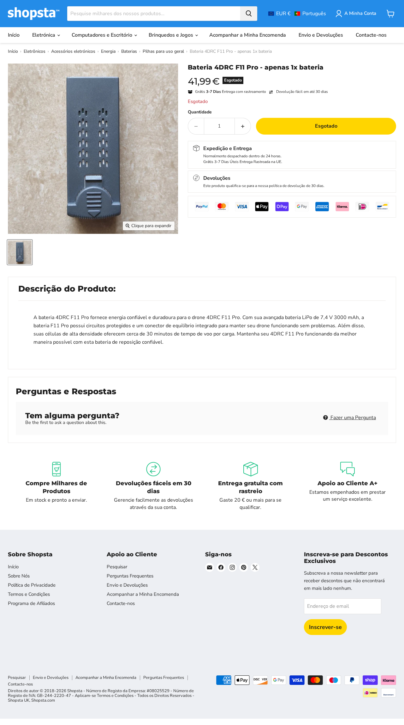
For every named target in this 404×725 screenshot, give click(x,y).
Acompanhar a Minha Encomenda (247, 35)
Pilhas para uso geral (163, 51)
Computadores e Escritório (103, 35)
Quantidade (200, 112)
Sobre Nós (19, 576)
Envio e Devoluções (321, 35)
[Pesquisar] (248, 13)
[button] (297, 14)
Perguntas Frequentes (130, 576)
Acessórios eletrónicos (73, 51)
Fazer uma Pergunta (352, 417)
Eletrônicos (34, 51)
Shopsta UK (18, 700)
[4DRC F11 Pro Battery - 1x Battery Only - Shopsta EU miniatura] (19, 252)
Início (14, 35)
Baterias (129, 51)
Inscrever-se (325, 627)
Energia (108, 51)
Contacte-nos (371, 35)
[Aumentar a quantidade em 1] (243, 126)
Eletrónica (44, 35)
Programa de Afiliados (31, 603)
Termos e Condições (29, 594)
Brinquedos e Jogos (171, 35)
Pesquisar (117, 567)
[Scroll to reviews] (292, 75)
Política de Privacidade (32, 585)
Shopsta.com (43, 700)
